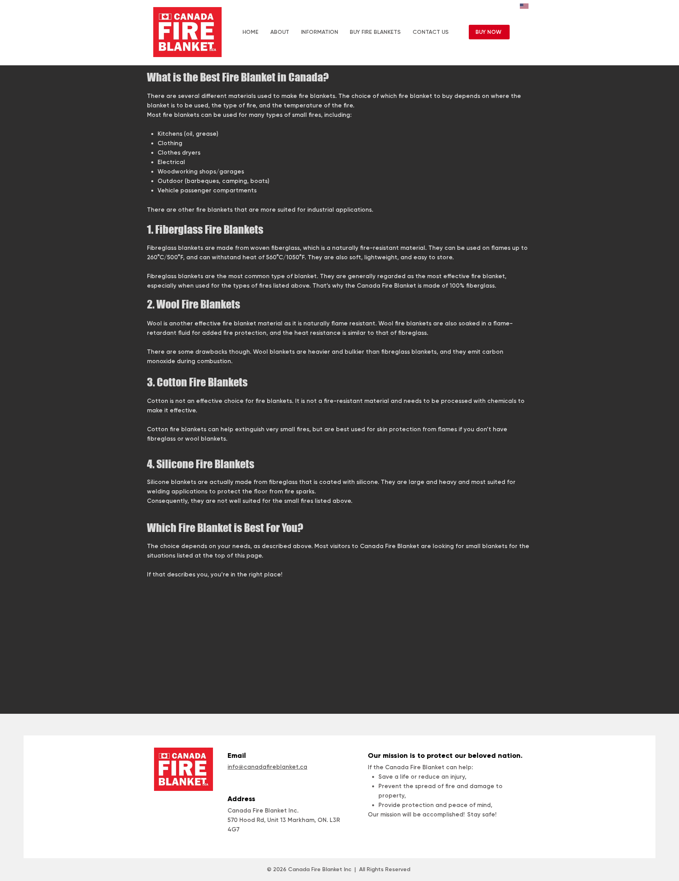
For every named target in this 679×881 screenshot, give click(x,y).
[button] (320, 32)
